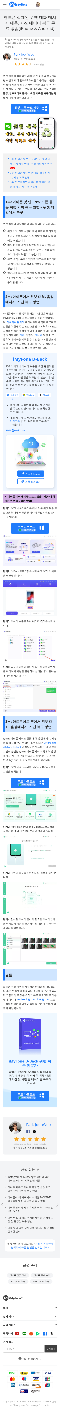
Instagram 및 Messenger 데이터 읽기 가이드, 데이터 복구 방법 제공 (29, 1178)
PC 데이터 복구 (18, 1281)
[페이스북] (45, 1333)
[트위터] (52, 1334)
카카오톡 (15, 421)
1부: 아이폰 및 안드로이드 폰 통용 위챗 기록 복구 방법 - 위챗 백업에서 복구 (31, 161)
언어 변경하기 (30, 1359)
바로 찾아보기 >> (15, 430)
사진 (22, 335)
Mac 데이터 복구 (41, 1281)
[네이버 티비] (38, 1334)
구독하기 (50, 1348)
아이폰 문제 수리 (42, 1275)
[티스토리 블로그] (31, 1334)
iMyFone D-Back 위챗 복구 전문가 (30, 1063)
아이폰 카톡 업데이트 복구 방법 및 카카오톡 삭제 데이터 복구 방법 (29, 1188)
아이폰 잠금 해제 (18, 1275)
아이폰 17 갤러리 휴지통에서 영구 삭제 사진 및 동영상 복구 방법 (31, 1219)
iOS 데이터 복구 (20, 39)
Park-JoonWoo (38, 1124)
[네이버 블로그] (24, 1334)
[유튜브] (17, 1333)
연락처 (38, 335)
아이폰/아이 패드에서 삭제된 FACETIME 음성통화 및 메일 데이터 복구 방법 (29, 1199)
